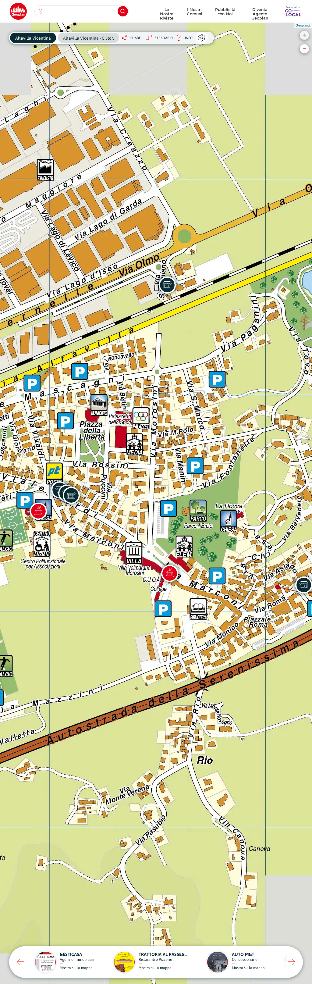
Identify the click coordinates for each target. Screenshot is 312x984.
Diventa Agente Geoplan (259, 12)
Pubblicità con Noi (225, 11)
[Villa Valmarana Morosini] (170, 573)
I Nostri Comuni (194, 11)
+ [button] (305, 35)
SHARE (135, 38)
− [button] (305, 48)
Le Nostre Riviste (166, 12)
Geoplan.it (303, 25)
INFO (183, 39)
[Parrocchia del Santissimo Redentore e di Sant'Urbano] (38, 511)
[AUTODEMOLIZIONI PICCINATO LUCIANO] (167, 285)
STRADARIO (164, 38)
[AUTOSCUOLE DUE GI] (71, 495)
